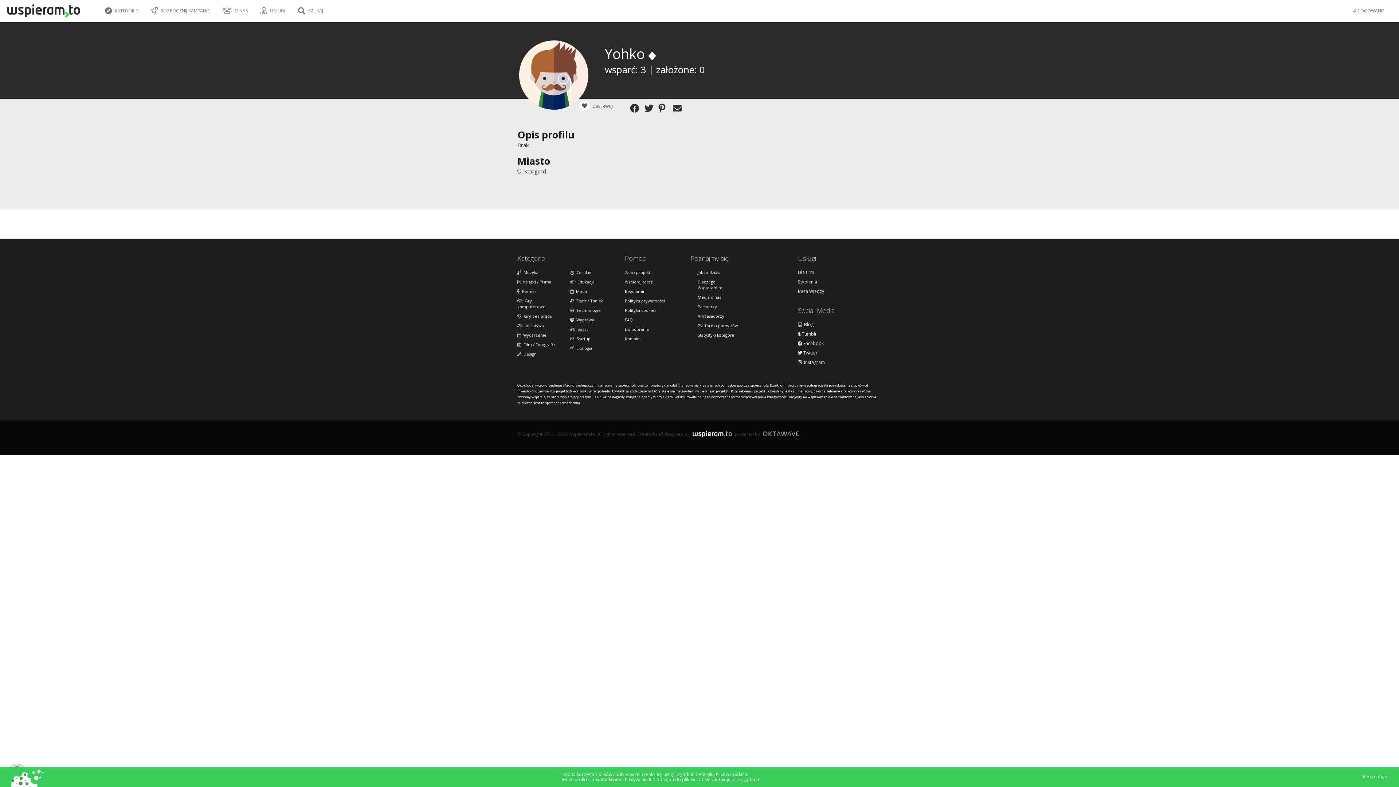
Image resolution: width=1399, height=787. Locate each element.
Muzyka (529, 272)
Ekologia (583, 348)
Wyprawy (584, 319)
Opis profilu (546, 134)
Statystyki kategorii (716, 335)
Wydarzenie (533, 335)
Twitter (810, 353)
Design (529, 354)
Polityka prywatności (645, 301)
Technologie (587, 310)
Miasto (533, 161)
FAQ (629, 319)
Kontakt (632, 338)
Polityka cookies (640, 310)
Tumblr (809, 334)
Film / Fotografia (538, 344)
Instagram (813, 362)
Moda (580, 291)
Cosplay (582, 272)
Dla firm (806, 272)
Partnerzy (707, 306)
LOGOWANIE (1370, 11)
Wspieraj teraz (639, 282)
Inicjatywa (533, 325)
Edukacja (585, 282)
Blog (808, 325)
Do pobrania (637, 329)
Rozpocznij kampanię (185, 11)
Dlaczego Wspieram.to (710, 284)
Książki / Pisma (536, 282)
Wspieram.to (712, 437)
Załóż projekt (637, 272)
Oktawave (781, 433)
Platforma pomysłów (718, 325)
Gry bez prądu (537, 316)
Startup (582, 338)
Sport (581, 329)
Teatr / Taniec (588, 301)
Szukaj (315, 11)
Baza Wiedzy (811, 291)
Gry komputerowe (531, 303)
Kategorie (126, 11)
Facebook (813, 343)
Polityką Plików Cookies (723, 774)
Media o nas (709, 297)
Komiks (528, 291)
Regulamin (635, 291)
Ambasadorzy (711, 316)
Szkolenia (807, 282)
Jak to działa (709, 272)
